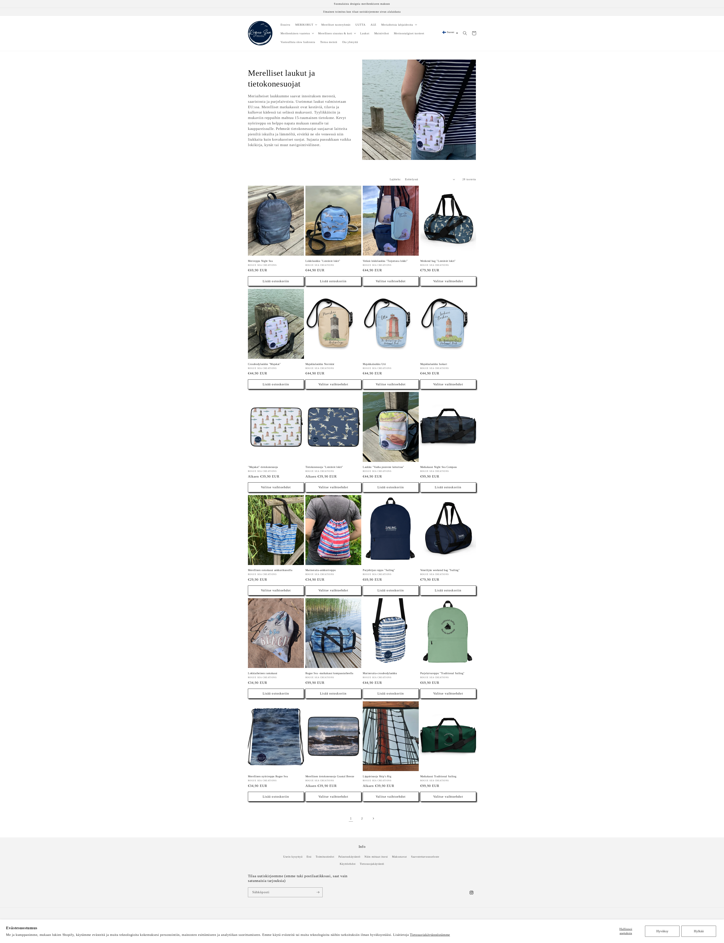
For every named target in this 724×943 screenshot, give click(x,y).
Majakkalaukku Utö (374, 364)
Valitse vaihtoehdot (391, 281)
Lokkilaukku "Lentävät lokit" (322, 260)
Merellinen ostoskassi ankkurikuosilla (270, 570)
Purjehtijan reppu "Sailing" (379, 570)
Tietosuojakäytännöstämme (430, 935)
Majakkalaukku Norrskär (320, 364)
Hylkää (699, 931)
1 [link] (351, 818)
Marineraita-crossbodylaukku (380, 673)
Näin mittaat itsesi (376, 856)
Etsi (309, 856)
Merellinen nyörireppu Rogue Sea (268, 776)
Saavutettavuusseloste (425, 856)
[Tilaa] (317, 892)
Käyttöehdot (348, 863)
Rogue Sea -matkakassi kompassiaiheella (329, 673)
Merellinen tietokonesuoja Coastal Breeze (329, 776)
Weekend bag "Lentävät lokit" (438, 260)
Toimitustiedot (325, 856)
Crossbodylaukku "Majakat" (264, 364)
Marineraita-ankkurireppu (320, 570)
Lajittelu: (395, 179)
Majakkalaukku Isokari (433, 364)
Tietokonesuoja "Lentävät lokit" (324, 466)
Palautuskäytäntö (349, 856)
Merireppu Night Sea (260, 260)
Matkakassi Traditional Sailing (438, 776)
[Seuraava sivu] (373, 818)
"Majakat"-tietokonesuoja (263, 466)
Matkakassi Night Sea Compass (438, 466)
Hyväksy (662, 931)
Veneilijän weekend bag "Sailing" (440, 570)
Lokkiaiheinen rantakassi (262, 673)
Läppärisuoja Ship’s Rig (377, 776)
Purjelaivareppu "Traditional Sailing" (442, 673)
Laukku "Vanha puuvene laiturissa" (383, 466)
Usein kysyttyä (292, 856)
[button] (306, 24)
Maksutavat (399, 856)
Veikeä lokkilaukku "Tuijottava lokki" (385, 260)
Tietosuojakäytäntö (372, 863)
